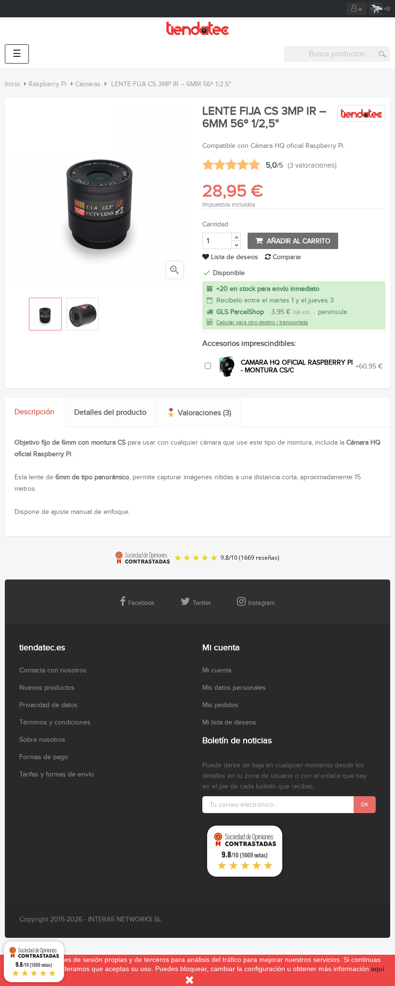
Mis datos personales (234, 688)
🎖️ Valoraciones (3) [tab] (198, 413)
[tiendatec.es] (197, 28)
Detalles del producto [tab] (110, 412)
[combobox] (337, 54)
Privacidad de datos (48, 705)
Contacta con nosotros (53, 670)
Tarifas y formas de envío (56, 774)
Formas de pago (43, 757)
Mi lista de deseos (229, 722)
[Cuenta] (356, 8)
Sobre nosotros (42, 740)
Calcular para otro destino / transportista (262, 322)
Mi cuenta (216, 670)
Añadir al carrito (297, 241)
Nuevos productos (47, 688)
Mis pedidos (220, 705)
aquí (377, 969)
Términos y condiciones (55, 722)
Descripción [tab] (34, 412)
